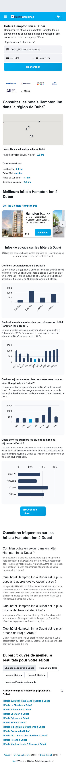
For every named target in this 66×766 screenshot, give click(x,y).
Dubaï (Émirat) (46, 754)
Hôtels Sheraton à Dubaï (16, 713)
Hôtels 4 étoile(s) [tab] (14, 674)
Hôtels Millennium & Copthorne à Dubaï (24, 726)
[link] (33, 511)
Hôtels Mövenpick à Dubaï (17, 709)
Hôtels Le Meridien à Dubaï (17, 705)
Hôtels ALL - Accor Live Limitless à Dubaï (25, 735)
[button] (5, 16)
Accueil (7, 754)
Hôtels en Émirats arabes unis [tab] (20, 682)
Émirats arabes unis (22, 754)
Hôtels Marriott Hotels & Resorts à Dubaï (24, 744)
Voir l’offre (43, 232)
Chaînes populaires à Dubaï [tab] (19, 667)
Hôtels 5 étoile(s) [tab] (37, 674)
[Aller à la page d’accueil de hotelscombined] (22, 16)
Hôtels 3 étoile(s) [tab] (48, 667)
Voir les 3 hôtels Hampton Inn (20, 205)
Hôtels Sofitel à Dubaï (14, 722)
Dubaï (14, 761)
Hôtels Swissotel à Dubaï (16, 731)
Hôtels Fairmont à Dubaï (16, 718)
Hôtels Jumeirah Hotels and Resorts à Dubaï (26, 700)
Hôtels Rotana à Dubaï (15, 739)
